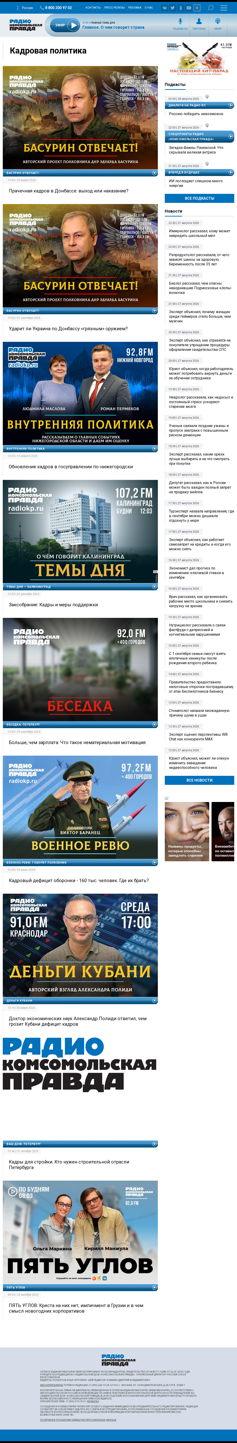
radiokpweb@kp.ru (51, 1385)
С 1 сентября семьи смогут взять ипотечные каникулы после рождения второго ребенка (197, 658)
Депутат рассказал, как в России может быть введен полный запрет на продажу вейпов (200, 487)
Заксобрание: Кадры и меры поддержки (53, 604)
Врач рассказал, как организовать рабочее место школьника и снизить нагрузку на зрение (201, 601)
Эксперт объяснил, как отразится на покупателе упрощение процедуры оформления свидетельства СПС (200, 345)
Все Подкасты (199, 198)
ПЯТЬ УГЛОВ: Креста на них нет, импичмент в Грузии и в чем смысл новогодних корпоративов (76, 1308)
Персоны (199, 28)
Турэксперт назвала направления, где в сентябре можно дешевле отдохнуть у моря (201, 516)
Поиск (210, 8)
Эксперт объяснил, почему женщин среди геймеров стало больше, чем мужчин (200, 316)
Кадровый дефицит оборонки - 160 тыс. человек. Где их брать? (79, 880)
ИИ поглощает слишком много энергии (196, 183)
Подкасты (180, 28)
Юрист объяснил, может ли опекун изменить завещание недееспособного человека (199, 763)
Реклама (134, 7)
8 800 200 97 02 (58, 8)
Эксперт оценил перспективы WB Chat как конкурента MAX (198, 736)
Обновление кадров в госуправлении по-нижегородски (71, 466)
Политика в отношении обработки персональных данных (78, 1420)
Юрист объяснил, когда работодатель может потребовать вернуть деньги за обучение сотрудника (201, 373)
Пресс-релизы (114, 7)
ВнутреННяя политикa (25, 448)
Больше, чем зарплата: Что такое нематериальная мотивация (77, 742)
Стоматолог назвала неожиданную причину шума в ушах (199, 712)
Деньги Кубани (19, 1000)
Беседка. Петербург (23, 724)
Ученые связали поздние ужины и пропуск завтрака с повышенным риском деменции (199, 430)
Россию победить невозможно (196, 114)
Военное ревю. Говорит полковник (36, 862)
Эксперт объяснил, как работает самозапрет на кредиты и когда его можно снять (200, 544)
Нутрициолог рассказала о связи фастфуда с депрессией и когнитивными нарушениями (197, 630)
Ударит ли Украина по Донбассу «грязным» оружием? (68, 328)
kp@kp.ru (92, 1401)
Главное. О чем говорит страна (113, 27)
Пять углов (15, 1287)
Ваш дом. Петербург (23, 1144)
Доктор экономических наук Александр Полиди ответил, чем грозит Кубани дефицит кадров (78, 1021)
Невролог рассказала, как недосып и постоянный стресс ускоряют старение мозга (201, 402)
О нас (149, 7)
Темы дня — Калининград (28, 586)
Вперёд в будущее (184, 172)
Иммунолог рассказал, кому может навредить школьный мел (199, 233)
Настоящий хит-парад (199, 58)
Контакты (93, 7)
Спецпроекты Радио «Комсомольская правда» (191, 136)
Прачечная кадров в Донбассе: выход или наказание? (68, 191)
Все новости (199, 780)
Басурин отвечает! (22, 173)
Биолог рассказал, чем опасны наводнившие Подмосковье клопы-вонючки (200, 288)
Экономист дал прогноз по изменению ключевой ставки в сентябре (196, 573)
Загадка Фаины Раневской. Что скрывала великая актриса (196, 149)
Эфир (218, 28)
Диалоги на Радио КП (187, 105)
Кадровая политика (48, 51)
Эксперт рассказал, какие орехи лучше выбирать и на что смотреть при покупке (199, 459)
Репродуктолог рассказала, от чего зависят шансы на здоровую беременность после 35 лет (199, 259)
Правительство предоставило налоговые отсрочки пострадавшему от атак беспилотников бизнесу (201, 687)
